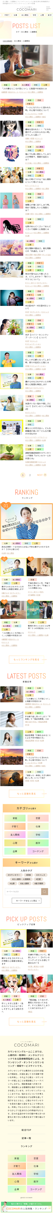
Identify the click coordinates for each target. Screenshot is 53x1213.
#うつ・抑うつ (30, 283)
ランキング (26, 1146)
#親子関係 (39, 883)
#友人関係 (45, 188)
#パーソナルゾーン (32, 185)
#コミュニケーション (33, 344)
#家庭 (27, 366)
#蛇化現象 (29, 254)
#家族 (32, 138)
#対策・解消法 (33, 966)
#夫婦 (40, 113)
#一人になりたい (31, 113)
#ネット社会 (46, 254)
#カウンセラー (42, 283)
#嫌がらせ (29, 388)
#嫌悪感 (4, 92)
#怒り (32, 214)
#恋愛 (38, 879)
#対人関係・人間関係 (35, 92)
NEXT (40, 475)
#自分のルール (13, 92)
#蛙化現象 (37, 254)
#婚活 (30, 1011)
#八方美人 (29, 163)
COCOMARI (7, 41)
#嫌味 (27, 138)
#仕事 (27, 235)
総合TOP (26, 1130)
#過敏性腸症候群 (31, 462)
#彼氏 (44, 117)
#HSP (27, 312)
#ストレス (23, 92)
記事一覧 (26, 1138)
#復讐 (27, 214)
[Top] (50, 1191)
